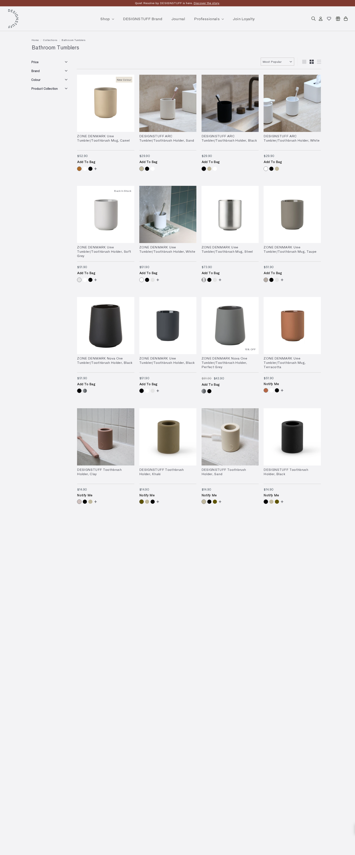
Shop (105, 18)
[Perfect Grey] (85, 391)
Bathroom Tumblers (73, 39)
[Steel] (204, 280)
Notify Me (271, 384)
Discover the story (206, 3)
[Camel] (79, 168)
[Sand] (141, 168)
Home (35, 39)
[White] (85, 168)
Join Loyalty (244, 18)
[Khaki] (141, 501)
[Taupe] (266, 280)
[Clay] (79, 501)
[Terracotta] (266, 390)
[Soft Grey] (79, 280)
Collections (50, 39)
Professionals (207, 18)
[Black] (90, 168)
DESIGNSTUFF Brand (142, 18)
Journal (178, 18)
